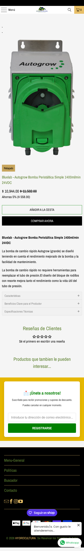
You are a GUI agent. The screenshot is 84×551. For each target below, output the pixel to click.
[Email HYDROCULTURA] (6, 501)
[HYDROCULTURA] (42, 10)
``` (42, 92)
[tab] (42, 296)
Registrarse (42, 428)
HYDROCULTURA (25, 538)
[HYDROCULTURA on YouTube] (20, 501)
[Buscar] (69, 10)
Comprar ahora (42, 221)
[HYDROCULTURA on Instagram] (15, 501)
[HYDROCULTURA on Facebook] (11, 501)
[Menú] (2, 10)
